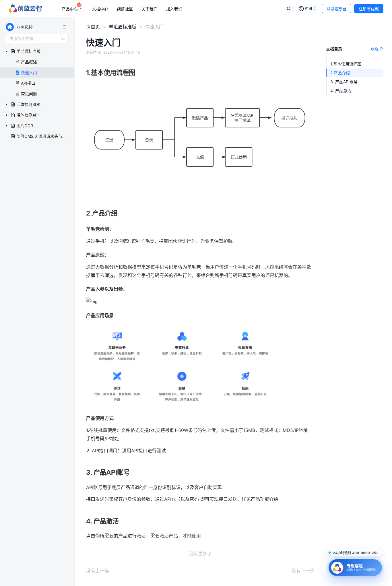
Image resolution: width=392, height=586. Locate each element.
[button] (200, 139)
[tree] (37, 94)
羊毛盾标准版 (122, 27)
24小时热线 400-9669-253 (356, 553)
